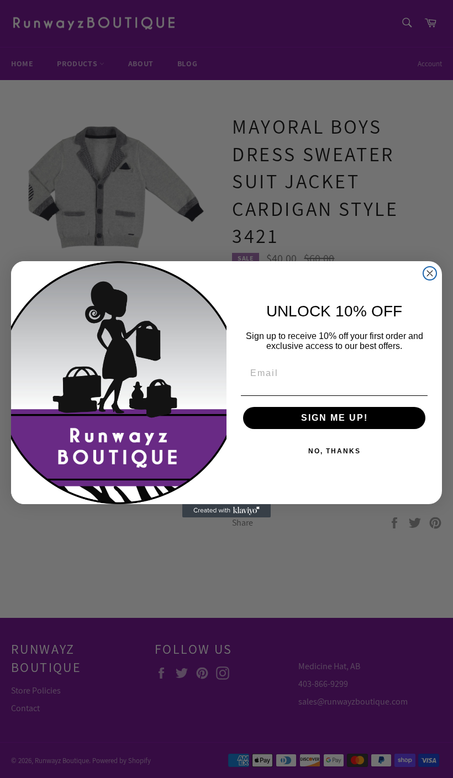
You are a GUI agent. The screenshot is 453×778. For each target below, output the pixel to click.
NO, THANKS (334, 451)
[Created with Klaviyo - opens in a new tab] (226, 510)
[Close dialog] (429, 273)
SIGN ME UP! (334, 417)
